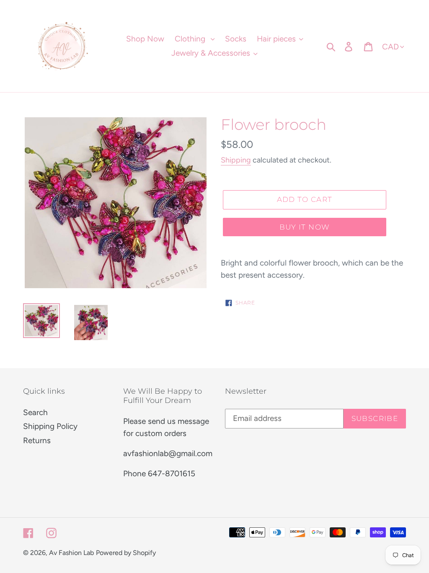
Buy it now (304, 227)
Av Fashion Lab (71, 553)
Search (35, 412)
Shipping (236, 160)
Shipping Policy (50, 426)
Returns (37, 440)
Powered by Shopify (126, 553)
